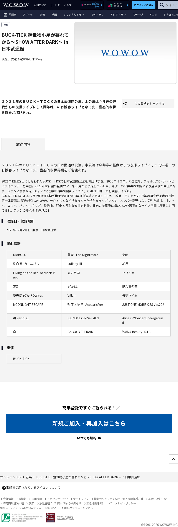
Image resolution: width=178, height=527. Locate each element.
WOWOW (16, 5)
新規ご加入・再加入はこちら (89, 423)
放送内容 (23, 144)
